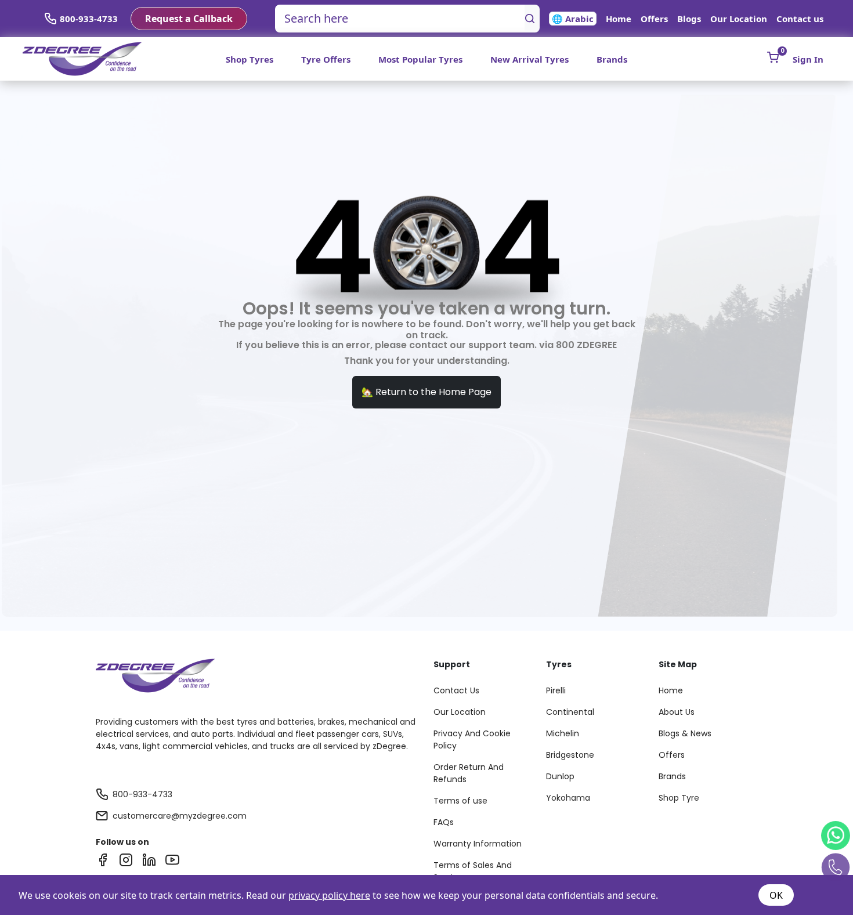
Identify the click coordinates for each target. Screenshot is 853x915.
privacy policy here (329, 895)
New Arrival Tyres (529, 59)
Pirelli (556, 690)
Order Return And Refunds (468, 773)
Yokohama (568, 798)
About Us (677, 712)
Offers (654, 18)
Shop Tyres (249, 59)
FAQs (443, 822)
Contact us (799, 18)
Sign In (808, 59)
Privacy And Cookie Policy (472, 739)
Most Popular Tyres (420, 59)
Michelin (562, 733)
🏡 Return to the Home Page (426, 392)
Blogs (689, 18)
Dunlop (560, 776)
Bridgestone (570, 755)
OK (776, 895)
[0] (773, 57)
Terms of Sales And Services (472, 871)
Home (618, 18)
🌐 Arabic (573, 18)
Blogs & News (685, 733)
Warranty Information (477, 843)
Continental (570, 712)
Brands (612, 59)
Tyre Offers (325, 59)
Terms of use (460, 800)
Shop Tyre (679, 798)
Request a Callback (189, 18)
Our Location (738, 18)
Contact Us (456, 690)
